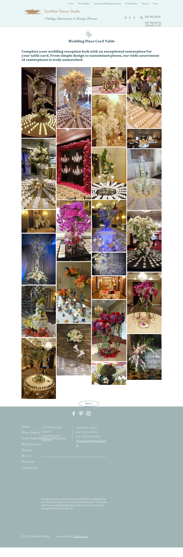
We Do (26, 455)
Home (25, 426)
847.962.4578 (152, 16)
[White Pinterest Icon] (81, 413)
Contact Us (29, 467)
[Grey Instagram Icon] (125, 17)
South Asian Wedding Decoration (44, 438)
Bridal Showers (31, 444)
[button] (84, 3)
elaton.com (80, 536)
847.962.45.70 (153, 22)
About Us (27, 461)
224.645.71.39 (153, 25)
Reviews (26, 450)
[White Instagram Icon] (88, 413)
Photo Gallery (30, 432)
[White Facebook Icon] (74, 413)
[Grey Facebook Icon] (134, 17)
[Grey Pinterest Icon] (130, 17)
